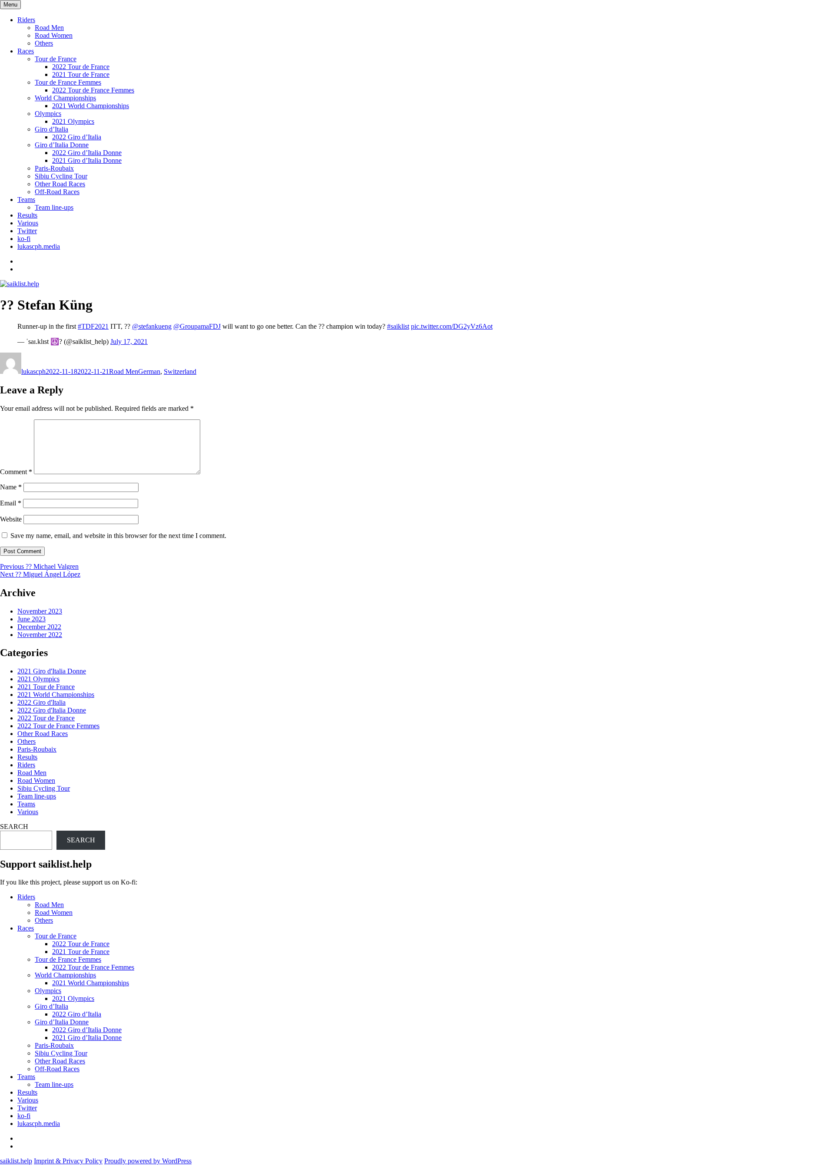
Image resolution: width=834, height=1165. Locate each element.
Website (11, 519)
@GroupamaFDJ (197, 326)
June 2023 (31, 619)
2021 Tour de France (80, 74)
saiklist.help (16, 1161)
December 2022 (39, 626)
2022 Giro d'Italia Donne (51, 710)
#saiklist (398, 326)
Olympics (48, 113)
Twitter (27, 230)
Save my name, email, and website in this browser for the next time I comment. (118, 535)
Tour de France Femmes (68, 82)
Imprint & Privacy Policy (68, 1161)
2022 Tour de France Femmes (93, 90)
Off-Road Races (57, 191)
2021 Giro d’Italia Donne (87, 160)
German (149, 371)
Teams (26, 199)
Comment (16, 471)
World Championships (65, 98)
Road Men (49, 27)
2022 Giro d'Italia (41, 702)
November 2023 (39, 611)
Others (44, 43)
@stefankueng (152, 326)
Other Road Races (60, 184)
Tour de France (55, 59)
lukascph (33, 371)
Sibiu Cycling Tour (61, 176)
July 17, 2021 (129, 341)
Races (25, 51)
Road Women (54, 35)
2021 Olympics (73, 121)
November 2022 (39, 634)
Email (10, 503)
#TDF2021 (93, 326)
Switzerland (180, 371)
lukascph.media (38, 246)
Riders (26, 19)
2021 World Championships (90, 105)
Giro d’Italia (51, 129)
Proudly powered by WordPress (148, 1161)
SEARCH (14, 826)
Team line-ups (54, 207)
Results (27, 215)
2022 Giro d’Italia (76, 137)
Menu (10, 4)
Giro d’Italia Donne (62, 145)
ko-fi (23, 238)
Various (27, 223)
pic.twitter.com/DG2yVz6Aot (452, 326)
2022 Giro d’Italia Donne (87, 152)
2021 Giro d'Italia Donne (51, 671)
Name (11, 487)
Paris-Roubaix (54, 168)
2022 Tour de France (80, 66)
